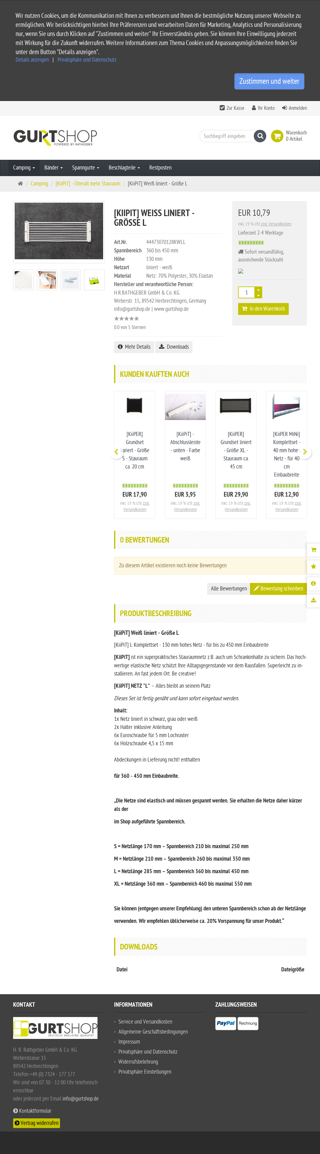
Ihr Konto (266, 108)
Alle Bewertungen (229, 588)
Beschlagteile (123, 167)
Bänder (52, 167)
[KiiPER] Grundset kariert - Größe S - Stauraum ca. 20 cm (134, 450)
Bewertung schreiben (281, 588)
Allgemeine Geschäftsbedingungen (153, 1032)
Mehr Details (136, 347)
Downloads (176, 347)
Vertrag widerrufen (38, 1123)
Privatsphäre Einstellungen (144, 1072)
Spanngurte (84, 167)
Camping (22, 167)
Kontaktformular (34, 1111)
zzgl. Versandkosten (276, 224)
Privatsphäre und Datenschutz (87, 60)
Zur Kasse (235, 108)
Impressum (129, 1042)
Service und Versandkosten (145, 1022)
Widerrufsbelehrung (138, 1062)
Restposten (160, 167)
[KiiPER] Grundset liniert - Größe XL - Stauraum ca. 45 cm (236, 450)
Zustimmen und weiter (269, 81)
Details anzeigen (32, 60)
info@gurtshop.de (80, 1099)
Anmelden (298, 108)
